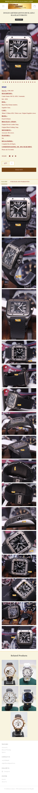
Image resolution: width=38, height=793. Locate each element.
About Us (4, 781)
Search (3, 779)
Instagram (7, 771)
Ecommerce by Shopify (27, 788)
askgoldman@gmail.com (8, 763)
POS (17, 788)
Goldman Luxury (10, 788)
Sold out (19, 170)
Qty (5, 163)
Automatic (5, 747)
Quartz (4, 752)
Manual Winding (6, 750)
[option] (19, 51)
